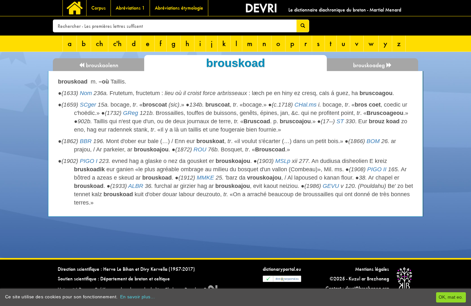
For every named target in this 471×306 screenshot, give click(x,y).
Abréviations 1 (130, 8)
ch (99, 43)
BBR (86, 141)
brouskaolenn (101, 65)
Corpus (98, 8)
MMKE (205, 177)
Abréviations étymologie (179, 8)
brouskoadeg (369, 65)
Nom (86, 93)
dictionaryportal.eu (282, 269)
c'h (117, 43)
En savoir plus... (137, 296)
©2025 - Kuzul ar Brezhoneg (359, 279)
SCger (88, 104)
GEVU (331, 186)
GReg (130, 113)
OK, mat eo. (451, 297)
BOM (373, 141)
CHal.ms (305, 104)
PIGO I (88, 161)
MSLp (282, 161)
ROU (200, 149)
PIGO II (376, 169)
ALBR (135, 186)
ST (340, 121)
